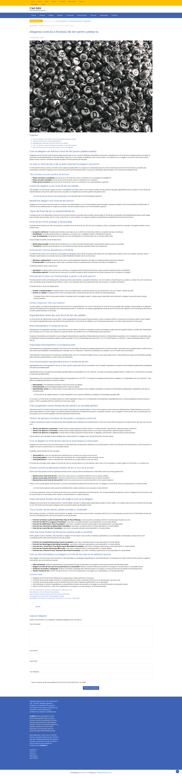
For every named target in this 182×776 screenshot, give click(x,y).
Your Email (33, 661)
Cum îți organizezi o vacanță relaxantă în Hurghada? (73, 21)
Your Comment (35, 624)
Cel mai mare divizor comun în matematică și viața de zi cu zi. (51, 590)
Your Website (34, 672)
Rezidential (33, 756)
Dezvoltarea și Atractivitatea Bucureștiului (44, 592)
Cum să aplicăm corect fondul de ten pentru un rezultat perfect (55, 145)
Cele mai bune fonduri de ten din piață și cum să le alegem (53, 147)
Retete (46, 1)
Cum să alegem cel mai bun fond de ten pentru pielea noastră (54, 139)
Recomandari (72, 1)
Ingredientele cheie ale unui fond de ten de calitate (50, 143)
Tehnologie (34, 4)
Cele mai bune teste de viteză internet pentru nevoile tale (49, 594)
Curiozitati (62, 1)
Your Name (33, 650)
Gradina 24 (33, 750)
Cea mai (81, 1)
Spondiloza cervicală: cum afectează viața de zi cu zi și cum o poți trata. (55, 598)
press (38, 606)
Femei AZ (33, 754)
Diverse (40, 1)
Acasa (33, 1)
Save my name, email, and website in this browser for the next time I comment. (58, 682)
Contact (43, 4)
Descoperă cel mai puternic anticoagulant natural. (47, 596)
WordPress (83, 773)
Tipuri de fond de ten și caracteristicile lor (47, 141)
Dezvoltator (34, 758)
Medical (53, 1)
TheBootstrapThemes (104, 773)
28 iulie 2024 (35, 37)
